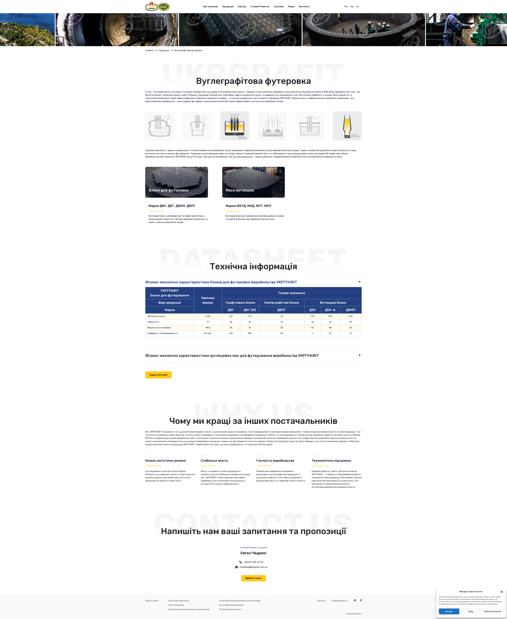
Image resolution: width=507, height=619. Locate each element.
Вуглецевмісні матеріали (230, 609)
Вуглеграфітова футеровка (231, 605)
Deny (471, 611)
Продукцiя (164, 50)
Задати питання (158, 375)
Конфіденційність (339, 601)
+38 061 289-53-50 (253, 562)
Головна (149, 50)
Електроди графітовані (178, 601)
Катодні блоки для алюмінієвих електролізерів (189, 609)
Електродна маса (176, 605)
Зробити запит (253, 578)
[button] (501, 591)
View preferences (492, 611)
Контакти (321, 601)
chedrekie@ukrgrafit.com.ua (253, 567)
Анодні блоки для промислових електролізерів (239, 601)
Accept (449, 611)
